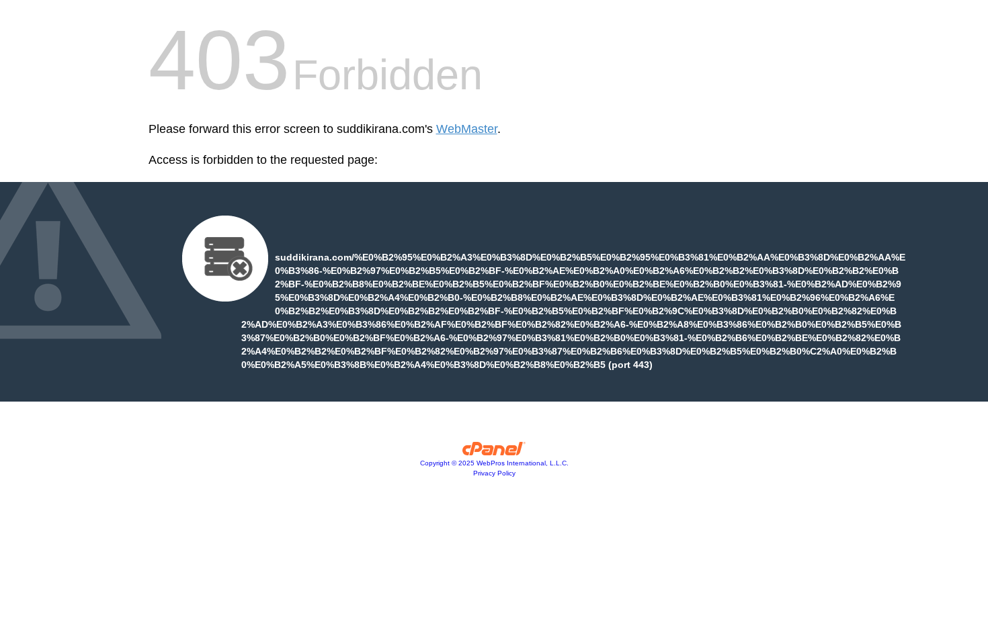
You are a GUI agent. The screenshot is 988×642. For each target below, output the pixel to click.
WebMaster (466, 129)
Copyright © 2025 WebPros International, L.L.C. (494, 463)
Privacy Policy (494, 473)
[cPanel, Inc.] (494, 452)
